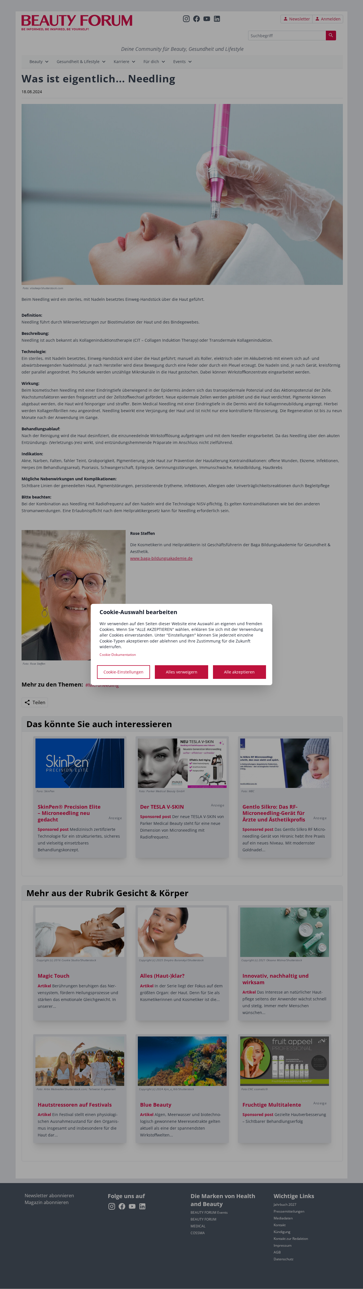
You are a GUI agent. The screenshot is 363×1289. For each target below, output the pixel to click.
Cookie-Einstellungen (123, 672)
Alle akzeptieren (239, 672)
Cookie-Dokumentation (118, 654)
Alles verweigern (181, 672)
